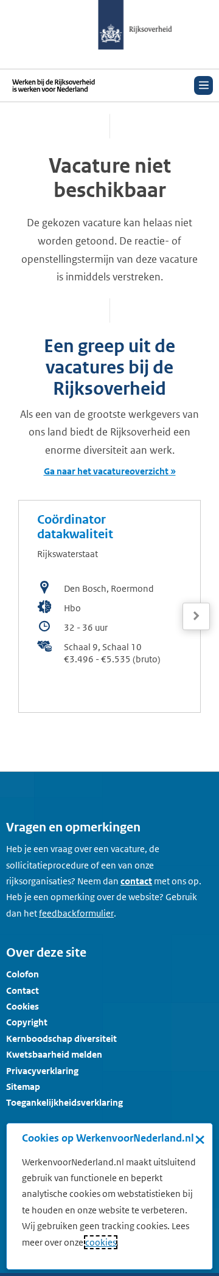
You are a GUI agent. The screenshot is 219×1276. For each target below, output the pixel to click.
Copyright (26, 1022)
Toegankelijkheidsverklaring (64, 1102)
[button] (196, 605)
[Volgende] (196, 616)
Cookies (22, 1006)
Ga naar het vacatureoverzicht (106, 471)
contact (136, 881)
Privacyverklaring (42, 1071)
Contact (22, 990)
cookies (100, 1242)
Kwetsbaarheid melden (54, 1054)
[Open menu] (203, 85)
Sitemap (23, 1086)
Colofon (22, 974)
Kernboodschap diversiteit (61, 1038)
